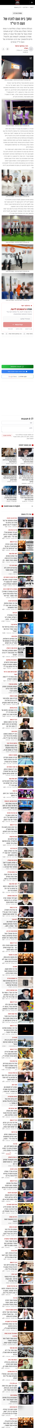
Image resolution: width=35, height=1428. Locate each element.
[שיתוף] (3, 49)
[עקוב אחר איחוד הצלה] (24, 334)
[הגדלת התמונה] (31, 58)
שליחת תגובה (7, 435)
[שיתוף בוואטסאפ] (7, 49)
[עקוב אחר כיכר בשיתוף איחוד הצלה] (6, 334)
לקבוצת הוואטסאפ (16, 366)
